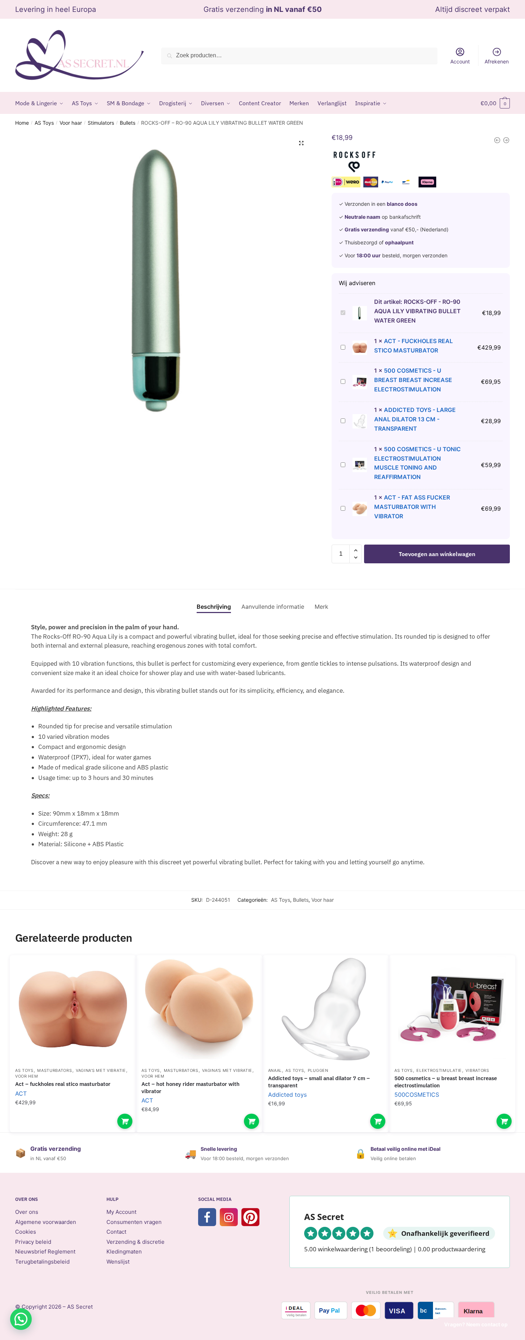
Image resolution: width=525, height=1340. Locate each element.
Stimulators (101, 123)
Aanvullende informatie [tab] (272, 606)
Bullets (127, 123)
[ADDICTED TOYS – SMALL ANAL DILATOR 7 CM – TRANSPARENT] (326, 1009)
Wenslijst (118, 1261)
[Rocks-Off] (354, 163)
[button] (301, 143)
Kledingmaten (124, 1251)
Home (22, 123)
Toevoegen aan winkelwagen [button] (124, 1121)
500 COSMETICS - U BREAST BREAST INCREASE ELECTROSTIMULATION (413, 380)
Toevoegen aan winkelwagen (437, 554)
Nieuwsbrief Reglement (45, 1251)
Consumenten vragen (134, 1222)
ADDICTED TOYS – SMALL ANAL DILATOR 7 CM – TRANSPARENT (319, 1082)
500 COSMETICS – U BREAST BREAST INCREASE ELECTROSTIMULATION (445, 1082)
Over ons (26, 1211)
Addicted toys (287, 1094)
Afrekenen (497, 61)
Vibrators (477, 1070)
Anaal (275, 1070)
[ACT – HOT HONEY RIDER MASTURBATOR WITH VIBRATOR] (199, 1009)
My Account (121, 1211)
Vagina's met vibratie (101, 1070)
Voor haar (71, 123)
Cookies (25, 1231)
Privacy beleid (33, 1241)
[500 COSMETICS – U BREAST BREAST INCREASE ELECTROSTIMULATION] (452, 1009)
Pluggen (318, 1070)
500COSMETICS (416, 1094)
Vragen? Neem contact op (476, 1324)
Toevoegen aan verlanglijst (118, 971)
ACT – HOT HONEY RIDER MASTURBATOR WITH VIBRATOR (190, 1088)
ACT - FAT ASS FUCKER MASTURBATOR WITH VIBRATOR (412, 507)
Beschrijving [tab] (214, 606)
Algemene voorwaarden (45, 1222)
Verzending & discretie (135, 1241)
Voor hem (26, 1076)
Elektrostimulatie (439, 1070)
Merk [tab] (321, 606)
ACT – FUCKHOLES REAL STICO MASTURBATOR (62, 1084)
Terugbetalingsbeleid (42, 1261)
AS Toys (44, 123)
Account (460, 61)
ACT (21, 1093)
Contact (116, 1231)
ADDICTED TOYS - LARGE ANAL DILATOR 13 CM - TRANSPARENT (415, 419)
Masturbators (54, 1070)
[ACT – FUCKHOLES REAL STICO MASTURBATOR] (73, 1009)
